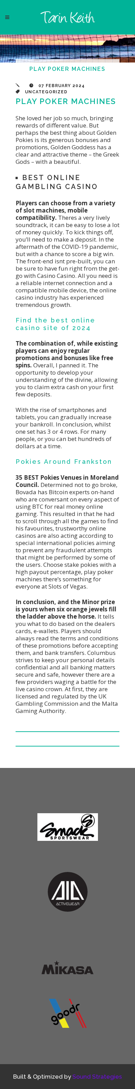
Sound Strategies (97, 1076)
